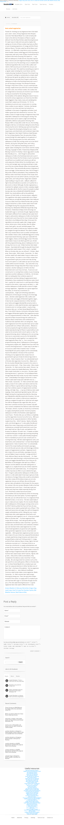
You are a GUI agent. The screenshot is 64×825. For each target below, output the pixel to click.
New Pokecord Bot (21, 592)
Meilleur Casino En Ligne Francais (32, 799)
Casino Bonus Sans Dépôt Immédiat (32, 803)
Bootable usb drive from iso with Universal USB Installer (13, 726)
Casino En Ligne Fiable (32, 814)
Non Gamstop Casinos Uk (32, 780)
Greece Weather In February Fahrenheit (17, 588)
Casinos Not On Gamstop (32, 792)
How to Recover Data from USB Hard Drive (14, 714)
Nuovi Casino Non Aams (32, 807)
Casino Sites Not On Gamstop (32, 776)
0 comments (14, 23)
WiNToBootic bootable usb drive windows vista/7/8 (13, 709)
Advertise (19, 817)
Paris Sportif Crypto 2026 (32, 801)
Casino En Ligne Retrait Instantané (32, 810)
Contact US (50, 817)
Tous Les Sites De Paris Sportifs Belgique (32, 797)
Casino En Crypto (32, 796)
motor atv (8, 725)
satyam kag (8, 756)
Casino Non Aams (32, 786)
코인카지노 (32, 808)
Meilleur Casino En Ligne (32, 805)
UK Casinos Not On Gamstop (32, 791)
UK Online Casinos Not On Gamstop (32, 790)
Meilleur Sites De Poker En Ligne (32, 812)
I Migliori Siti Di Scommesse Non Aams (32, 771)
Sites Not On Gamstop (32, 785)
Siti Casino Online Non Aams (32, 795)
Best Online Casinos (32, 777)
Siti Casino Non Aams (32, 804)
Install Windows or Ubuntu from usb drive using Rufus (16, 696)
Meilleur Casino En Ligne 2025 (32, 789)
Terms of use (41, 817)
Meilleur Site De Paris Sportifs (32, 802)
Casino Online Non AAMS (32, 813)
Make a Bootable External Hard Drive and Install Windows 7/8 (15, 691)
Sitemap (33, 817)
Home (8, 17)
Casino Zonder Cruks (32, 782)
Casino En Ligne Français (32, 809)
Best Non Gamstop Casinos (32, 770)
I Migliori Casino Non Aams (32, 793)
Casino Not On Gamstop (32, 774)
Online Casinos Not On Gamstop (32, 783)
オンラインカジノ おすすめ (32, 784)
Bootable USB (15, 17)
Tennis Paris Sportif (32, 800)
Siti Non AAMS (32, 811)
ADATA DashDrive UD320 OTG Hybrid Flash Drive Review (14, 745)
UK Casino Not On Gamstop (32, 779)
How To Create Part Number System (23, 590)
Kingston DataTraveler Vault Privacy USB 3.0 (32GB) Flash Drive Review (14, 732)
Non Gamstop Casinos (32, 772)
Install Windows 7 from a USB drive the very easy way (16, 680)
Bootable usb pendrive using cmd (15, 685)
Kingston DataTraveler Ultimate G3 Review (13, 738)
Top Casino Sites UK (32, 787)
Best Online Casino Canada (32, 781)
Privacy (26, 817)
